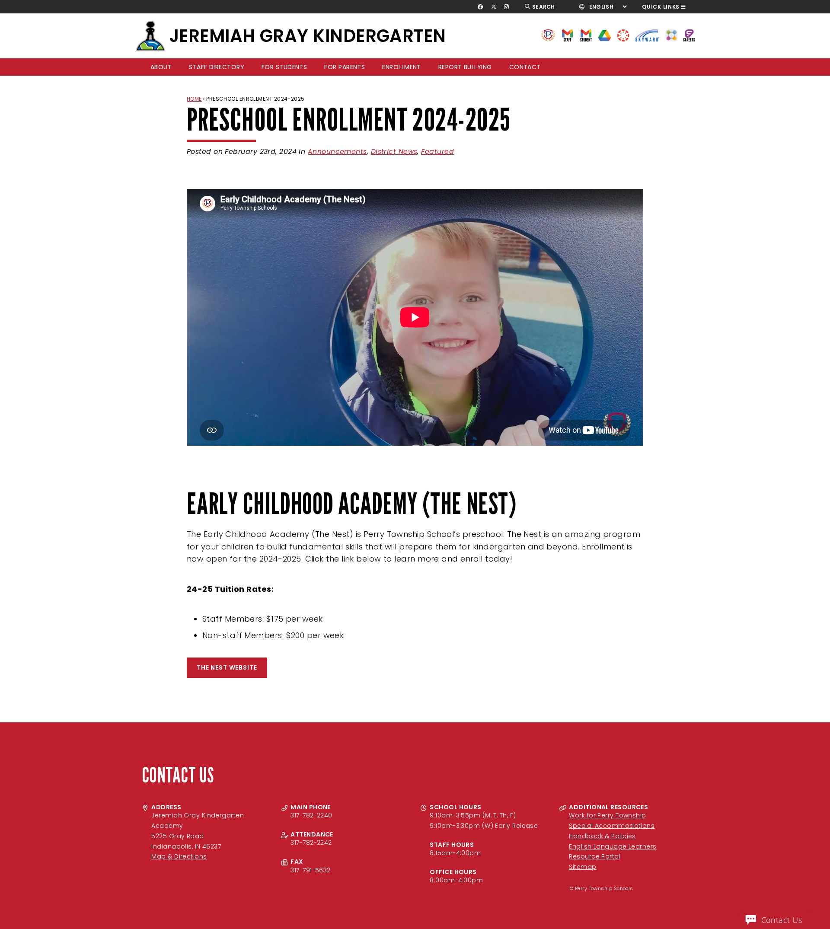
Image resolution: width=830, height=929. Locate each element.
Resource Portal (594, 856)
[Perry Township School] (150, 35)
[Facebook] (480, 6)
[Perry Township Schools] (548, 34)
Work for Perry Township (607, 815)
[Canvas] (623, 34)
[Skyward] (647, 34)
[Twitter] (493, 6)
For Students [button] (284, 67)
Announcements (337, 151)
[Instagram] (506, 6)
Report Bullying (465, 67)
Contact (525, 67)
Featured (437, 151)
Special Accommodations (611, 825)
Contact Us (781, 920)
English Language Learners (612, 846)
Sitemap (582, 866)
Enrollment (401, 67)
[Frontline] (689, 34)
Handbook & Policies (602, 836)
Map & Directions (179, 856)
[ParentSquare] (671, 34)
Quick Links (661, 6)
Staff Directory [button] (216, 67)
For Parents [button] (344, 67)
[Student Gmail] (586, 34)
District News (394, 151)
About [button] (161, 67)
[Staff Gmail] (567, 34)
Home (194, 98)
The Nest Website (227, 667)
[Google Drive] (604, 34)
